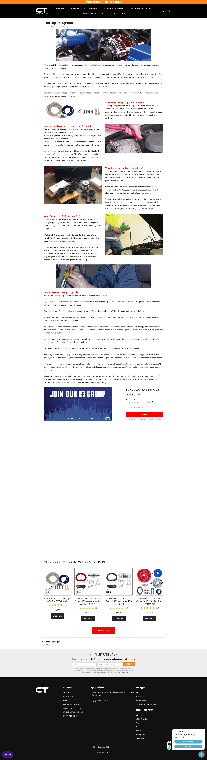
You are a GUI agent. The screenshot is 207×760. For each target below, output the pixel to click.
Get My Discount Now (103, 400)
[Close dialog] (124, 365)
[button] (201, 754)
